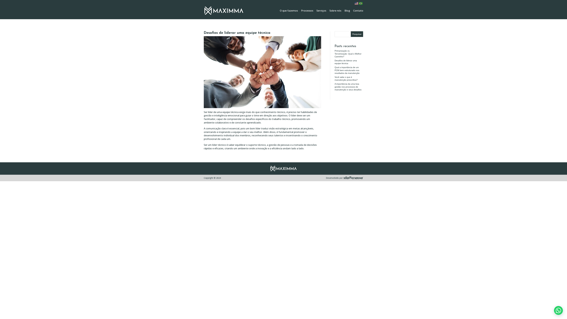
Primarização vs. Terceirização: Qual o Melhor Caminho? (348, 54)
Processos (307, 10)
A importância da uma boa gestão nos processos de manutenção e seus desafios (348, 87)
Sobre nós (335, 10)
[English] (357, 3)
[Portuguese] (361, 3)
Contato (358, 10)
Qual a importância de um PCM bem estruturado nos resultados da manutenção (347, 70)
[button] (558, 310)
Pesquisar (357, 34)
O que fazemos (289, 10)
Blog (347, 10)
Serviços (321, 10)
